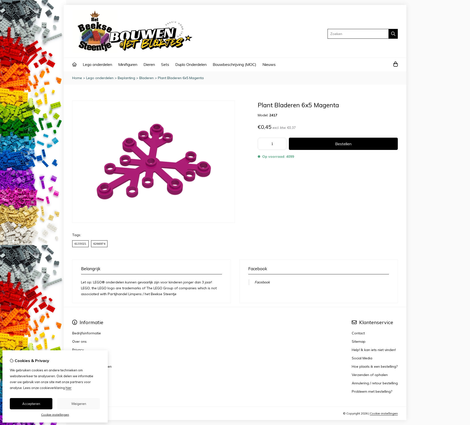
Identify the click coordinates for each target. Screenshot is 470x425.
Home (77, 78)
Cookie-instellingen (384, 413)
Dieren (149, 64)
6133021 (80, 243)
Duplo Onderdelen (191, 64)
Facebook (262, 282)
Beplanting (126, 78)
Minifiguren (127, 64)
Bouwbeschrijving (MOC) (234, 64)
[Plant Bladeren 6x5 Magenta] (153, 221)
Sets (165, 64)
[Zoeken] (393, 34)
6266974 (99, 243)
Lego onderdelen (97, 64)
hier (68, 388)
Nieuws (269, 64)
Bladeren (146, 78)
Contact (358, 333)
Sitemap (358, 341)
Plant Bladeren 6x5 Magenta (181, 78)
